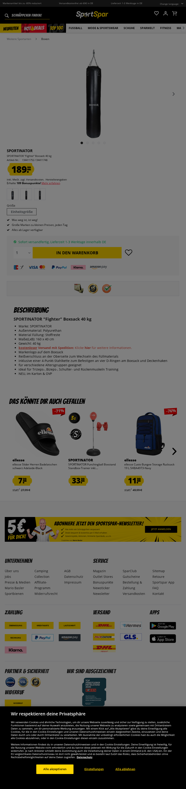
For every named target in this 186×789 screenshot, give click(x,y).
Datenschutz (84, 757)
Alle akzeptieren (54, 769)
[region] (93, 747)
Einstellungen (94, 769)
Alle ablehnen (125, 769)
